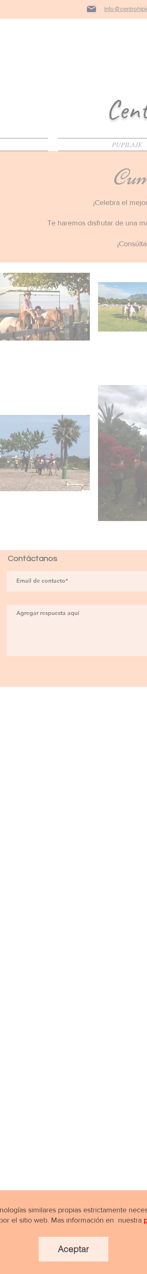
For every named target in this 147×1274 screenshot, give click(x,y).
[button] (73, 1249)
